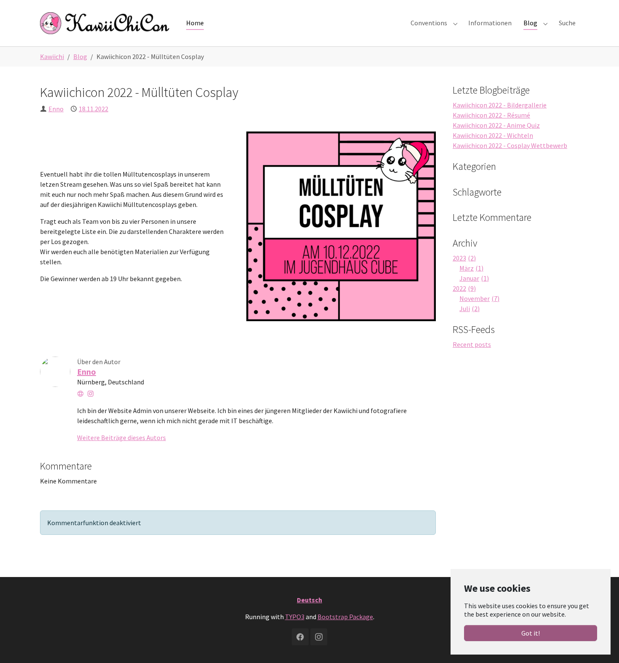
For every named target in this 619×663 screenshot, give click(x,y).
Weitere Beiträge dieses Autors (121, 437)
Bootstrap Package (345, 616)
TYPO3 (294, 616)
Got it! (530, 633)
